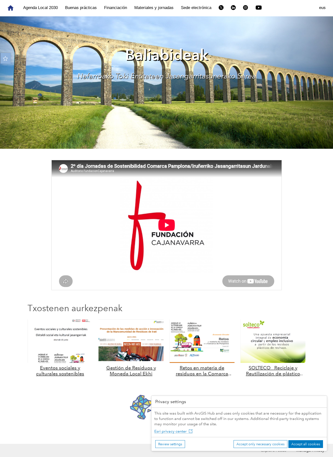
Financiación (115, 7)
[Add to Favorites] (5, 58)
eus (322, 7)
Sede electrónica (196, 7)
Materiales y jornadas (154, 7)
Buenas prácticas (81, 7)
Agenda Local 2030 (40, 7)
